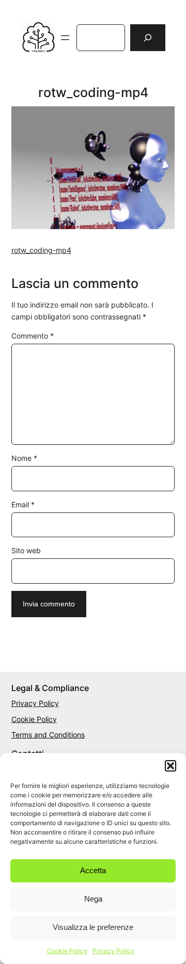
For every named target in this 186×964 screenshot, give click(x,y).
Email (23, 504)
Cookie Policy (67, 951)
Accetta (93, 870)
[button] (170, 766)
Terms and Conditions (48, 734)
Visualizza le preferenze (93, 927)
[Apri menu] (65, 37)
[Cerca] (147, 37)
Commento (32, 335)
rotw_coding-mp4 (41, 250)
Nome (24, 458)
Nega (93, 898)
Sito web (26, 550)
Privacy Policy (113, 951)
